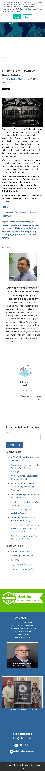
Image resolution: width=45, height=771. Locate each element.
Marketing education (22, 556)
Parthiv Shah (16, 79)
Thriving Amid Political (26, 228)
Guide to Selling (30, 225)
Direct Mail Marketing (19, 222)
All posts (6, 247)
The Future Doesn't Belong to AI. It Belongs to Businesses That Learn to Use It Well (25, 528)
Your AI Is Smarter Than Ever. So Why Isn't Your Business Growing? (25, 468)
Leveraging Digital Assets (14, 234)
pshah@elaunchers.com (24, 751)
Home (8, 23)
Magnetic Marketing (22, 565)
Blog (15, 560)
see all (8, 575)
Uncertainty (8, 228)
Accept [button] (17, 17)
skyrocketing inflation (13, 231)
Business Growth (20, 551)
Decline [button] (27, 17)
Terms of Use (29, 765)
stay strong (30, 231)
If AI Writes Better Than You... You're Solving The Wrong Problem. (24, 486)
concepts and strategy (22, 569)
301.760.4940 (24, 745)
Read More (7, 207)
